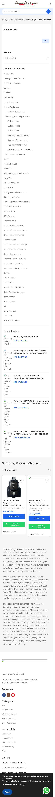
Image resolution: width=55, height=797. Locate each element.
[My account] (49, 3)
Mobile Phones (10, 163)
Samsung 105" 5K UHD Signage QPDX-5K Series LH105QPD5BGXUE (31, 432)
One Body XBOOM (12, 182)
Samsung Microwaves (17, 144)
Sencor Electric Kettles (14, 235)
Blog (4, 751)
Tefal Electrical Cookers (14, 292)
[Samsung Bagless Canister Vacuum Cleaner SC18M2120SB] (39, 487)
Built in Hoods (14, 125)
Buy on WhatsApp (15, 524)
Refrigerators (7, 709)
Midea (6, 159)
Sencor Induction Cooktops (15, 244)
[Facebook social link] (4, 695)
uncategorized (10, 311)
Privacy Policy (7, 738)
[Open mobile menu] (3, 3)
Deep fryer (9, 97)
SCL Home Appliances (15, 154)
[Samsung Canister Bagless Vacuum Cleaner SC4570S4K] (14, 487)
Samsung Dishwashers (18, 140)
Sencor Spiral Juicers (12, 254)
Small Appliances (9, 723)
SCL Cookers (9, 211)
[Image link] (24, 664)
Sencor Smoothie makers (15, 249)
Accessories (9, 73)
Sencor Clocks (10, 220)
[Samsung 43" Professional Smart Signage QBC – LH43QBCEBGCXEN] (8, 359)
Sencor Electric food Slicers (16, 230)
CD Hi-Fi (7, 87)
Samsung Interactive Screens (16, 201)
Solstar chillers (10, 277)
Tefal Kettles (9, 296)
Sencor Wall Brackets (13, 263)
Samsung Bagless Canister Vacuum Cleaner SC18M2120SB (38, 502)
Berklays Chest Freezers (15, 78)
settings (21, 785)
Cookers (7, 92)
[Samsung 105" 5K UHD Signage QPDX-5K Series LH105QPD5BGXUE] (8, 442)
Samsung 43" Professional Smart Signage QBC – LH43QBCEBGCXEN (30, 352)
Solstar (7, 273)
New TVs (8, 178)
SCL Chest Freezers (12, 206)
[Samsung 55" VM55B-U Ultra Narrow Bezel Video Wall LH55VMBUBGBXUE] (8, 413)
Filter (45, 41)
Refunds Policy (8, 746)
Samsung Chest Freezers (19, 135)
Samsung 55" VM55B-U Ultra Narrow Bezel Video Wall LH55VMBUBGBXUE (31, 402)
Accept (7, 792)
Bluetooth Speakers (12, 83)
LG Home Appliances (15, 111)
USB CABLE (9, 315)
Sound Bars (9, 282)
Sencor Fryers (10, 239)
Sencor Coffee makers (13, 225)
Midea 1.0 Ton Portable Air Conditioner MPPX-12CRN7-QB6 (29, 376)
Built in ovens (13, 130)
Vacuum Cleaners (35, 510)
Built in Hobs (13, 121)
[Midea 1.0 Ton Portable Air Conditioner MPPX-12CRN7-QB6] (8, 385)
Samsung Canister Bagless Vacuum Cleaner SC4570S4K (12, 502)
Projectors (8, 187)
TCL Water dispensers (14, 287)
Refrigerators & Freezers (15, 192)
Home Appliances (11, 106)
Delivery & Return (9, 742)
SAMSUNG (11, 58)
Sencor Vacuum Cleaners (14, 258)
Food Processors (11, 102)
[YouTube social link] (13, 695)
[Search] (48, 11)
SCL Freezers (10, 216)
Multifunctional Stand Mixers (16, 173)
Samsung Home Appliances (18, 116)
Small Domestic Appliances (15, 268)
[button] (14, 516)
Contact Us (6, 733)
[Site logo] (26, 3)
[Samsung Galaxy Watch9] (8, 340)
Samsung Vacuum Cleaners (20, 149)
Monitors (8, 168)
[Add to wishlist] (21, 480)
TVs (5, 306)
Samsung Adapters (12, 197)
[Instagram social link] (8, 695)
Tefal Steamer (10, 301)
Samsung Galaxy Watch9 (26, 336)
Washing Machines (12, 320)
